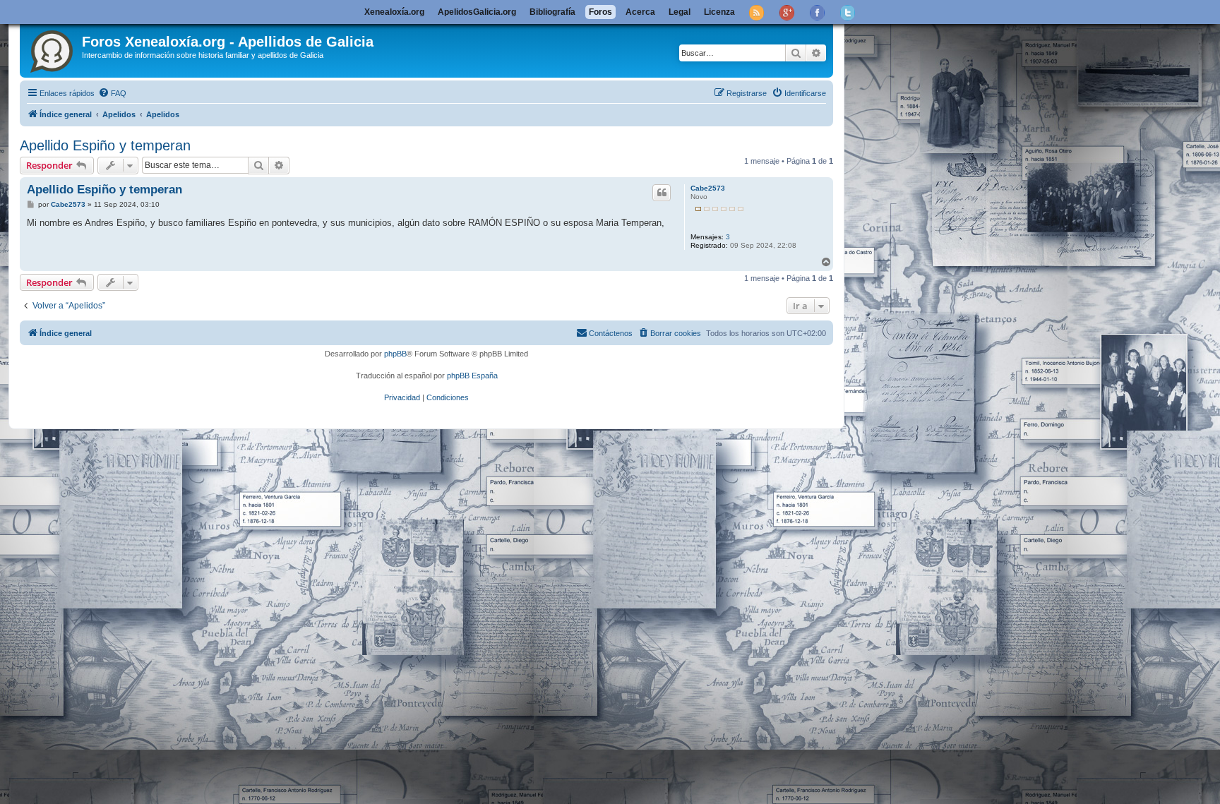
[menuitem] (112, 93)
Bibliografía (552, 12)
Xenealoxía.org (394, 12)
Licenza (719, 12)
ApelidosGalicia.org (477, 12)
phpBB (395, 353)
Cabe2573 (707, 188)
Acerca (640, 12)
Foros (600, 12)
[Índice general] (52, 48)
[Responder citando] (661, 192)
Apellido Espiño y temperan (105, 145)
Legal (679, 12)
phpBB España (472, 375)
